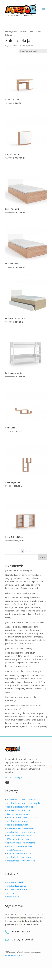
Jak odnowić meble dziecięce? (18, 570)
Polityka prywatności (13, 955)
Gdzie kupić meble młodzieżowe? (20, 593)
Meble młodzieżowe (27, 31)
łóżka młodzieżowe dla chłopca (21, 806)
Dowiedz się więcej (29, 588)
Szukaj (42, 557)
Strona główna (11, 31)
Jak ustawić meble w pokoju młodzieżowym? (25, 622)
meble (15, 882)
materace (11, 893)
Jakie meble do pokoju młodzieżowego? (23, 671)
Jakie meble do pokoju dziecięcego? (21, 648)
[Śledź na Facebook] (7, 782)
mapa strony (13, 896)
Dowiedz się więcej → (15, 777)
